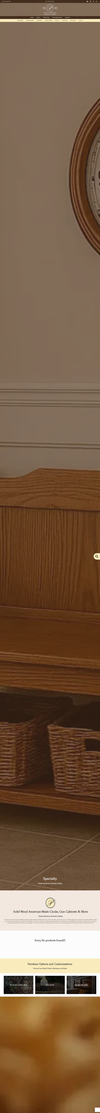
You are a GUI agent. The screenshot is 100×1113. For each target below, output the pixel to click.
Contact (67, 17)
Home (32, 17)
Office (57, 20)
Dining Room (30, 20)
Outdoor (64, 20)
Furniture (46, 17)
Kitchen (39, 20)
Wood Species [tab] (18, 984)
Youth (81, 20)
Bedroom (20, 20)
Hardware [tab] (81, 984)
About (38, 17)
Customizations (57, 17)
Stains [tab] (50, 984)
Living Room (48, 20)
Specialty (73, 20)
